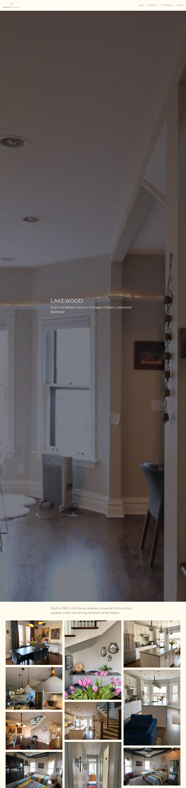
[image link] (11, 5)
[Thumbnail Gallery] (34, 642)
